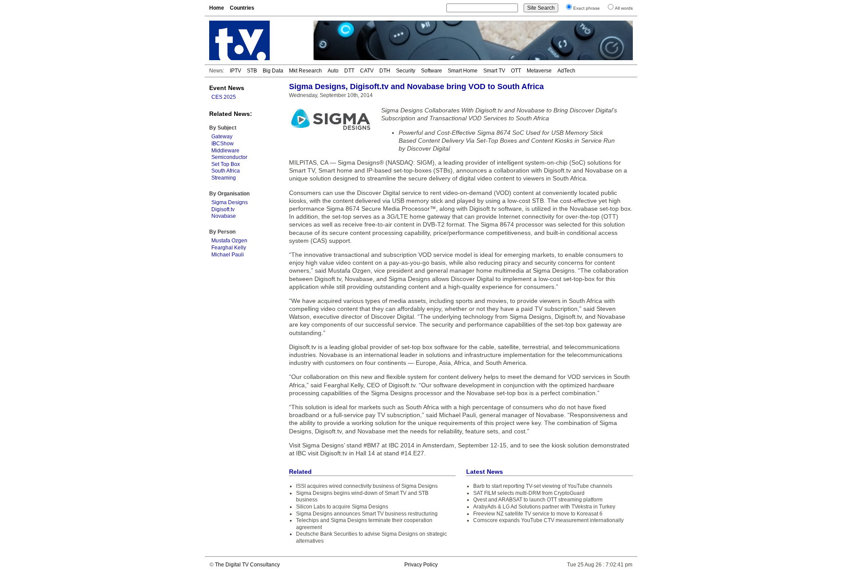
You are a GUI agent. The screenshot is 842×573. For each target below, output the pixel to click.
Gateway (221, 136)
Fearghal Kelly (228, 248)
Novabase (223, 216)
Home (216, 8)
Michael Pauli (227, 255)
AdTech (566, 71)
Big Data (273, 71)
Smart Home (463, 71)
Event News (226, 87)
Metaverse (539, 71)
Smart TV (494, 71)
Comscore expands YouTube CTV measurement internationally (548, 520)
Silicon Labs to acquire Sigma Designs (342, 507)
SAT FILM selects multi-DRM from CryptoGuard (529, 493)
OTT (516, 71)
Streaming (223, 178)
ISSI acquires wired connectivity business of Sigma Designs (367, 486)
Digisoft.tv (223, 209)
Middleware (225, 151)
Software (431, 71)
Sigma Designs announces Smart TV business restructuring (367, 514)
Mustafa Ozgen (229, 241)
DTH (384, 71)
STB (252, 71)
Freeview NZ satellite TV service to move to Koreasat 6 (538, 514)
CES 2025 (223, 97)
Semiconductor (229, 157)
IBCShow (222, 144)
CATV (367, 71)
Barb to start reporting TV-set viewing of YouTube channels (542, 486)
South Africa (225, 171)
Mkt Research (305, 71)
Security (405, 71)
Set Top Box (225, 164)
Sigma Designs (229, 202)
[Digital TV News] (256, 40)
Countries (242, 8)
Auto (333, 71)
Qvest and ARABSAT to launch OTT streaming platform (538, 500)
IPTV (235, 71)
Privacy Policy (421, 565)
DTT (349, 71)
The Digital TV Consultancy (247, 565)
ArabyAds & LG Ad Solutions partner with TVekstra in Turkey (544, 507)
